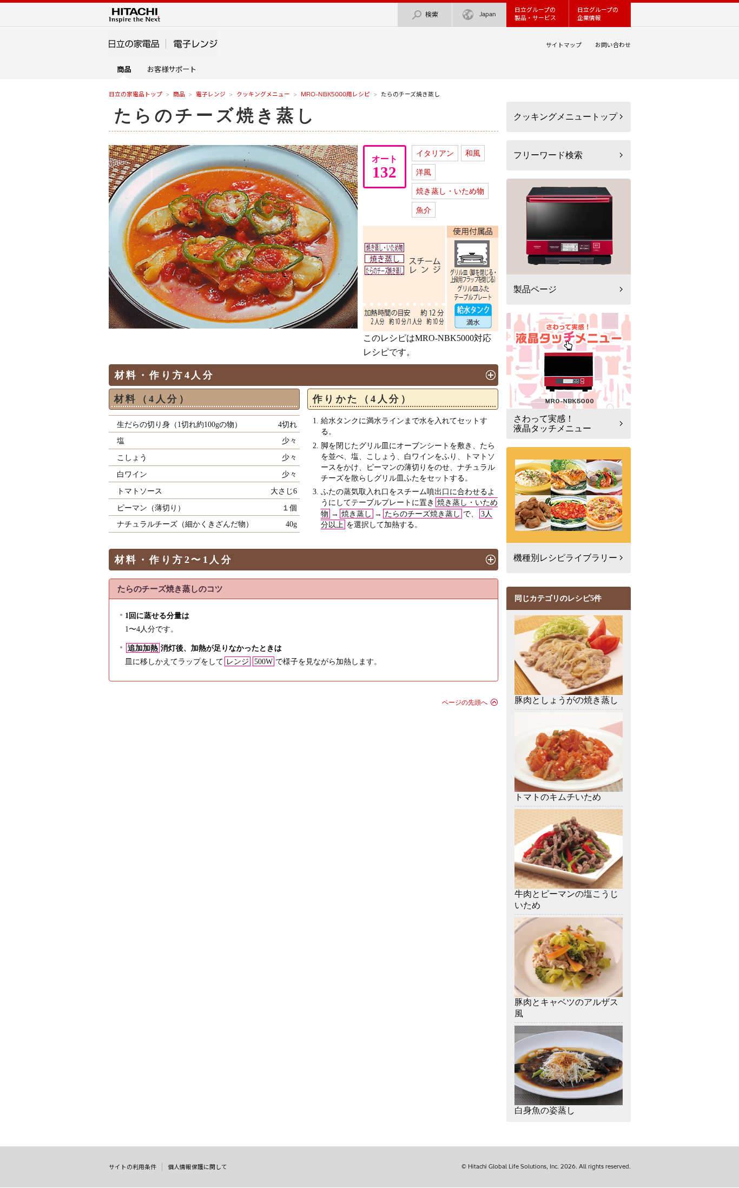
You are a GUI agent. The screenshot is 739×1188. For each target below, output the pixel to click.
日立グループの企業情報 (597, 14)
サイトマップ (564, 45)
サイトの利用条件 (132, 1167)
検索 (431, 14)
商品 (179, 94)
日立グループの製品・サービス (535, 14)
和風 (472, 153)
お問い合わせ (613, 45)
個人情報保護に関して (197, 1167)
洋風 (423, 172)
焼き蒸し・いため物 (450, 191)
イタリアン (435, 153)
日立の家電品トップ (135, 94)
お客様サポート (171, 69)
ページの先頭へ (464, 702)
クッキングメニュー (263, 94)
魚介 (423, 210)
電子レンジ (211, 94)
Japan (487, 14)
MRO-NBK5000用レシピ (335, 94)
